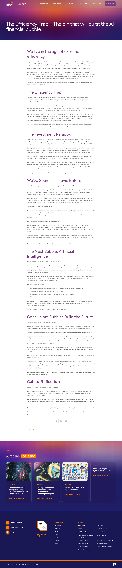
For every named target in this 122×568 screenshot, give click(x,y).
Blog (56, 534)
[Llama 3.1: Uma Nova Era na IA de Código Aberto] (75, 482)
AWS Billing (81, 525)
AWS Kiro (100, 525)
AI (68, 82)
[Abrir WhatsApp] (117, 563)
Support (57, 543)
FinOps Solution (83, 547)
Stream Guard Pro (83, 550)
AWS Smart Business (84, 532)
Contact (57, 540)
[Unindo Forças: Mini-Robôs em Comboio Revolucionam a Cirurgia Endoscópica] (47, 482)
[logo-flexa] (9, 4)
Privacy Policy (32, 564)
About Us (58, 531)
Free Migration (101, 535)
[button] (62, 4)
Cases (57, 537)
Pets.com (80, 227)
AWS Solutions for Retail (104, 547)
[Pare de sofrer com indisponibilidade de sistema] (103, 482)
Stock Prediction (83, 543)
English (23, 4)
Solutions (58, 525)
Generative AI (101, 532)
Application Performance (105, 540)
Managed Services (102, 543)
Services (57, 528)
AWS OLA (81, 529)
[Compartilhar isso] (56, 421)
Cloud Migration (83, 540)
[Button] (38, 535)
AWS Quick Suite (102, 529)
